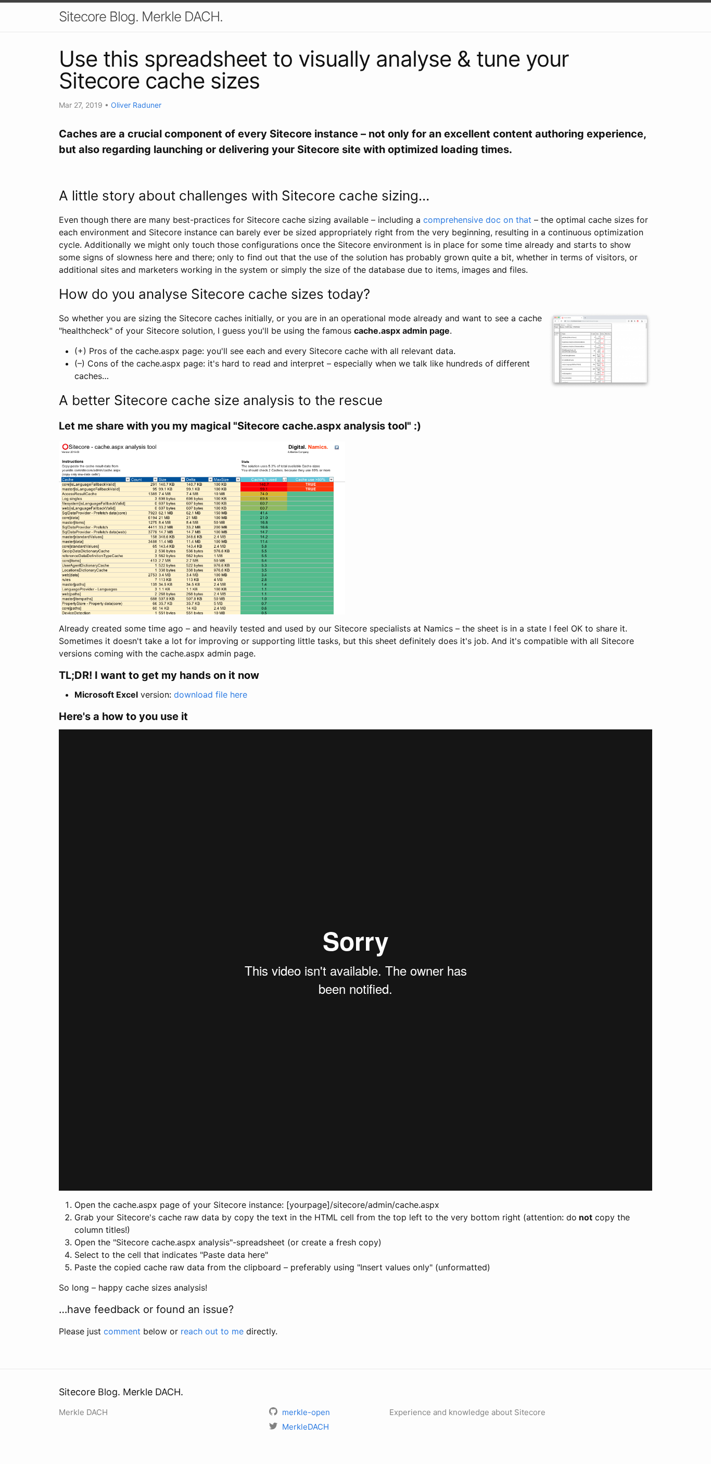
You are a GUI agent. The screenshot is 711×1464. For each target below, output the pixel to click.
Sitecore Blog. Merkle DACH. (141, 16)
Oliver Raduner (136, 104)
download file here (210, 694)
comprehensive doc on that (477, 219)
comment (122, 1331)
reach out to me (212, 1331)
